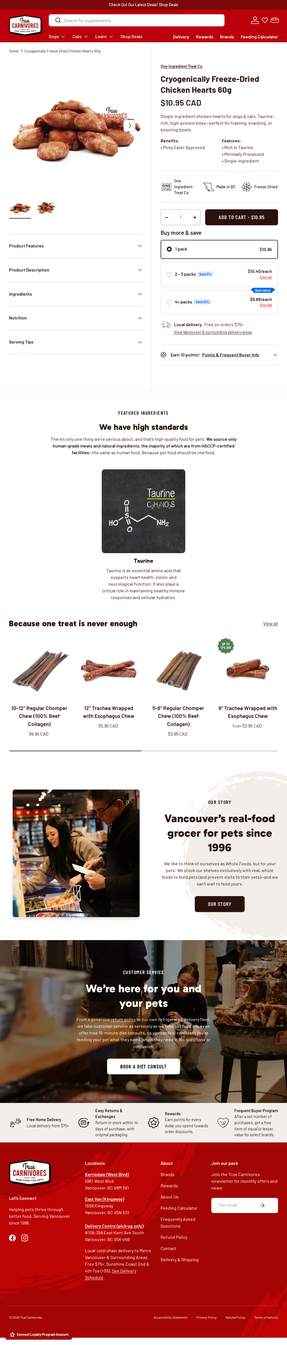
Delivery (181, 36)
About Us (170, 1196)
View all (270, 623)
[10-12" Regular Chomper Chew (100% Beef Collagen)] (39, 668)
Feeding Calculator (259, 36)
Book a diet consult (143, 1066)
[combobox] (136, 20)
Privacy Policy (206, 1317)
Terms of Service (266, 1317)
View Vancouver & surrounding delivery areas (213, 332)
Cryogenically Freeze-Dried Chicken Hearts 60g (62, 50)
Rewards (204, 36)
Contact (168, 1248)
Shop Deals (168, 4)
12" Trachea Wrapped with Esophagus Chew (109, 712)
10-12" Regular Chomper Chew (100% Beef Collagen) (39, 716)
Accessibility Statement (171, 1317)
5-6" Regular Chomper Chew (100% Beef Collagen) (178, 716)
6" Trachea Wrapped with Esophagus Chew (248, 712)
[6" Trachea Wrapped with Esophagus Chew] (247, 668)
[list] (75, 125)
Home (13, 50)
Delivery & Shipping (180, 1259)
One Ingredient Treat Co (181, 66)
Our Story (220, 904)
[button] (275, 20)
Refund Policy (174, 1237)
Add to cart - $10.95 (242, 217)
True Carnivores (31, 1317)
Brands (227, 36)
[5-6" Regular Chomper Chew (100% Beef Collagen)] (178, 668)
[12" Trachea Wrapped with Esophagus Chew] (108, 668)
